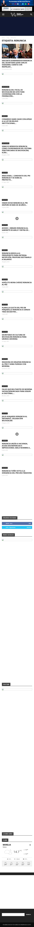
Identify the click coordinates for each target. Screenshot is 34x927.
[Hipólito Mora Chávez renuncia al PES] (17, 273)
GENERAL (4, 440)
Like (30, 523)
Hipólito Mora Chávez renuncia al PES (17, 283)
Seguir (29, 527)
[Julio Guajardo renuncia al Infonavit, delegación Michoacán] (17, 407)
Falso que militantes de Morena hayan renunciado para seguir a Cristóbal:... (17, 391)
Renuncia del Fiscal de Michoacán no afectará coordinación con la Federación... (13, 93)
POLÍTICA (4, 172)
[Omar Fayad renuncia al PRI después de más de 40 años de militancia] (17, 193)
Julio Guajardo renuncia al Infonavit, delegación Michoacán (14, 418)
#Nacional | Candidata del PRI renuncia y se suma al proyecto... (16, 178)
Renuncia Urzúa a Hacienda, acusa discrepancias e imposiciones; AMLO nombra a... (16, 446)
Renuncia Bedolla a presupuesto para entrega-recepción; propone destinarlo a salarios (16, 256)
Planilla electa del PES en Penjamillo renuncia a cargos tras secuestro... (16, 310)
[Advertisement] (17, 26)
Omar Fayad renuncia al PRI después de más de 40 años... (15, 204)
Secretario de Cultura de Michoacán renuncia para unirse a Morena (14, 337)
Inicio (3, 38)
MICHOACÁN (5, 57)
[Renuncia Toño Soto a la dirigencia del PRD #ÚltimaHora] (17, 461)
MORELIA (4, 116)
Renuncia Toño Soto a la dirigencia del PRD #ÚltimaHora (17, 472)
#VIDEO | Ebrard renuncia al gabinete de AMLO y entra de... (16, 229)
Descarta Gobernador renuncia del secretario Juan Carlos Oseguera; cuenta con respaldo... (17, 64)
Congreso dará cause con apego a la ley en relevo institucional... (17, 121)
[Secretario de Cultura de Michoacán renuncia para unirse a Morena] (17, 325)
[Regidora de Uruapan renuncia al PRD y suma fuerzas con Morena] (17, 352)
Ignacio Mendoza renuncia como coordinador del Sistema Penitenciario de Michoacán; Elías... (16, 149)
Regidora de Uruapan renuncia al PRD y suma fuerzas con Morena (16, 364)
